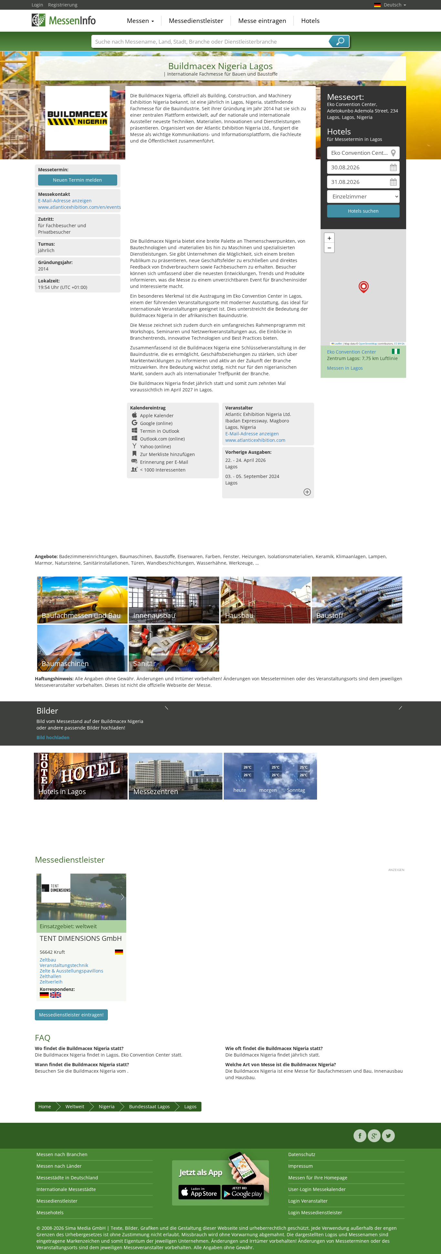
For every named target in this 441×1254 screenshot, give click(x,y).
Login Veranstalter (308, 1201)
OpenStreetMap (368, 343)
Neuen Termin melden (77, 180)
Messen (139, 20)
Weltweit (75, 1106)
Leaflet (338, 343)
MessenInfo (64, 20)
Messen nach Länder (59, 1166)
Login (37, 5)
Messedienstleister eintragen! (71, 1015)
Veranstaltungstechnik (64, 965)
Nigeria (107, 1106)
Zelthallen (50, 976)
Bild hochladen (52, 737)
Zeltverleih (51, 982)
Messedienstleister (196, 20)
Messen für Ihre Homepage (317, 1177)
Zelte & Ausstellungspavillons (71, 971)
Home (44, 1106)
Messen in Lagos (345, 368)
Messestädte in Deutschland (67, 1177)
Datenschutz (301, 1154)
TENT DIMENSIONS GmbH (81, 938)
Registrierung (62, 5)
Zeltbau (48, 960)
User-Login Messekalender (317, 1189)
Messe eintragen (262, 20)
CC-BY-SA (399, 343)
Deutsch (393, 5)
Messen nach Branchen (61, 1154)
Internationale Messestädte (66, 1189)
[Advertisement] (220, 192)
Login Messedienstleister (315, 1212)
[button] (363, 287)
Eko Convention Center (351, 352)
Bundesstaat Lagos (149, 1106)
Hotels (310, 20)
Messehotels (50, 1212)
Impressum (300, 1166)
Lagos (190, 1106)
